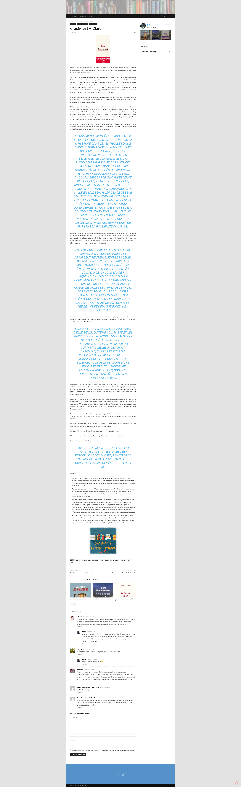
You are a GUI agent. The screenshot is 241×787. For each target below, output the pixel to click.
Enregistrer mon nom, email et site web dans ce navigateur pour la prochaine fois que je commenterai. (103, 750)
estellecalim (81, 617)
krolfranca (80, 649)
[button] (168, 16)
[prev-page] (71, 605)
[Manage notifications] (236, 782)
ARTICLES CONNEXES (77, 579)
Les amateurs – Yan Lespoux (78, 599)
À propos (92, 16)
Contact (83, 16)
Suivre (167, 26)
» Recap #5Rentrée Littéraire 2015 (88, 687)
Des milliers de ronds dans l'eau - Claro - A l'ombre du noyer (96, 698)
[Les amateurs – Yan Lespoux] (80, 590)
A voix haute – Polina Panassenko (102, 599)
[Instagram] (164, 16)
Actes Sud (78, 560)
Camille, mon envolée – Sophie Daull (81, 573)
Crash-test (123, 560)
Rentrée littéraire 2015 (82, 24)
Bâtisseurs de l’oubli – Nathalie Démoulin (123, 573)
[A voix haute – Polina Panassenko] (103, 590)
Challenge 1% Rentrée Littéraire (90, 560)
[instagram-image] (145, 35)
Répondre (79, 626)
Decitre (129, 560)
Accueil (74, 16)
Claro (101, 560)
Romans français (93, 24)
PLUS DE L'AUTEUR (92, 579)
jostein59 (80, 670)
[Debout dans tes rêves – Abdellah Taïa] (125, 590)
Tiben (84, 632)
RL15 (72, 562)
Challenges (79, 21)
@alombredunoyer (153, 25)
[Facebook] (161, 16)
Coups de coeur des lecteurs (112, 560)
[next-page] (74, 605)
